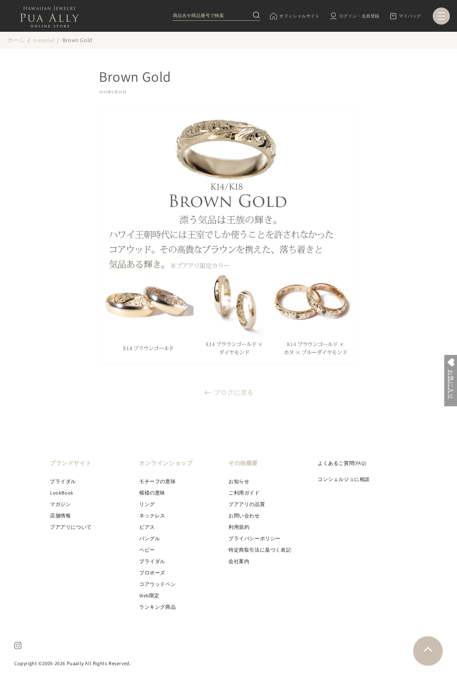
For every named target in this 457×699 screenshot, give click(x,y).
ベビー (147, 550)
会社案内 (238, 561)
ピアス (147, 527)
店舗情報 (60, 515)
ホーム (16, 40)
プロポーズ (152, 572)
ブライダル (63, 481)
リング (147, 504)
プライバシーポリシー (254, 538)
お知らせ (238, 481)
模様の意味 (152, 493)
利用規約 (238, 527)
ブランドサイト (70, 463)
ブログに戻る (234, 392)
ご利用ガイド (244, 493)
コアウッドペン (157, 584)
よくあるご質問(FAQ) (342, 463)
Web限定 (149, 595)
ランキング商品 (157, 607)
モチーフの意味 (157, 481)
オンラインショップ (165, 463)
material (43, 40)
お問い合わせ (244, 515)
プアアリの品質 (246, 504)
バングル (149, 538)
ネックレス (152, 515)
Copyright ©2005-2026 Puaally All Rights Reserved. (72, 663)
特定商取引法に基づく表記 (259, 550)
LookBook (62, 493)
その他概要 (243, 463)
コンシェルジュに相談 (344, 479)
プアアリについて (71, 527)
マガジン (60, 504)
